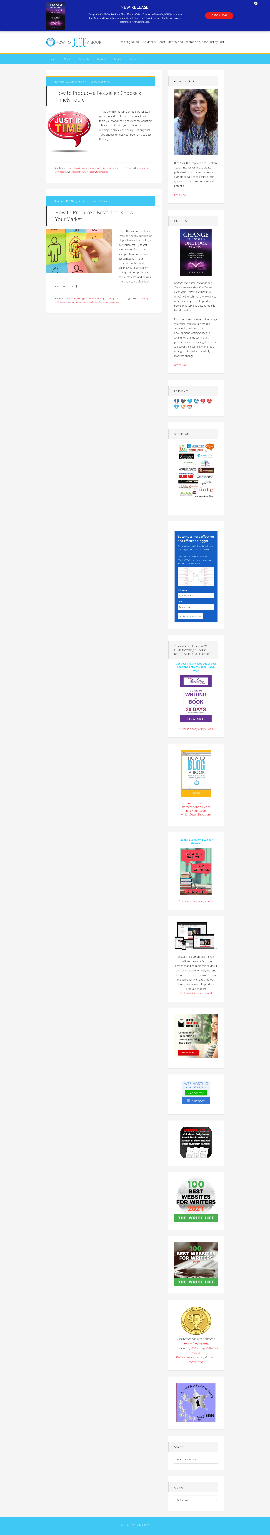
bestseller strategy (77, 171)
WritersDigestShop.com (196, 814)
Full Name (182, 590)
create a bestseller (96, 301)
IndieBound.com (196, 811)
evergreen (90, 171)
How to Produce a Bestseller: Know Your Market (94, 216)
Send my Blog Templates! (190, 616)
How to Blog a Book (74, 42)
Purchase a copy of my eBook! (196, 729)
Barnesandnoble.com (196, 807)
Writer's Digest (199, 1348)
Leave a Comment (100, 81)
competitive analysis (78, 301)
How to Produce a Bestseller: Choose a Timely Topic (98, 96)
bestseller (64, 171)
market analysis (112, 301)
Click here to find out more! (196, 993)
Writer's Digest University (190, 1357)
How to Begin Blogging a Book (80, 168)
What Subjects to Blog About (107, 168)
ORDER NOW (219, 15)
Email (181, 601)
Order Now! (181, 365)
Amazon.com (196, 803)
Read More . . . (182, 195)
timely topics (102, 171)
